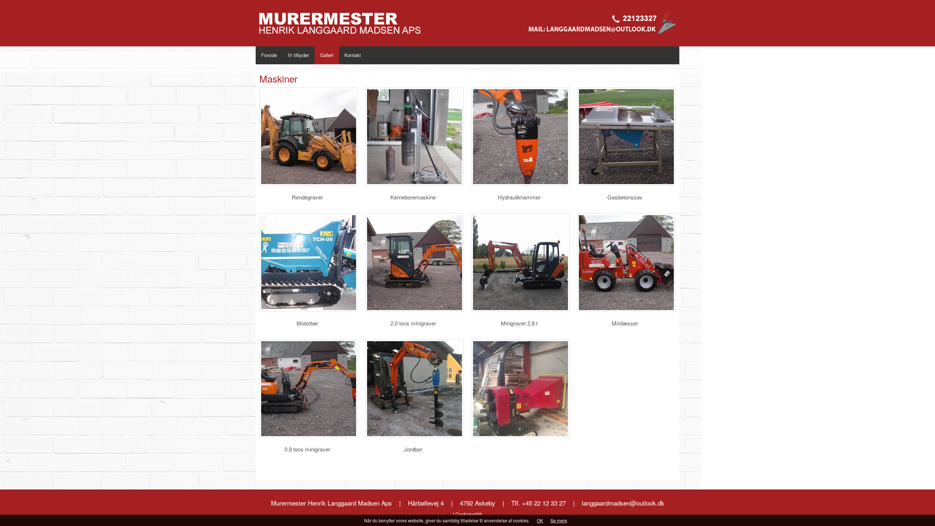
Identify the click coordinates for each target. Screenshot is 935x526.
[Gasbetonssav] (626, 136)
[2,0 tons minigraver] (414, 262)
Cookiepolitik (468, 514)
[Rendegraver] (308, 136)
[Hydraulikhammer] (520, 136)
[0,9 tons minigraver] (308, 388)
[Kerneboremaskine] (414, 136)
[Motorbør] (308, 262)
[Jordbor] (414, 388)
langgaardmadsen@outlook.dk (623, 502)
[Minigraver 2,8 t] (520, 262)
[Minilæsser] (626, 262)
